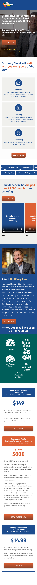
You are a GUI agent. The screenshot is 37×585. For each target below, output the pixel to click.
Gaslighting (19, 173)
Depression (7, 173)
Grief (29, 173)
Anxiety (28, 167)
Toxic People (17, 167)
